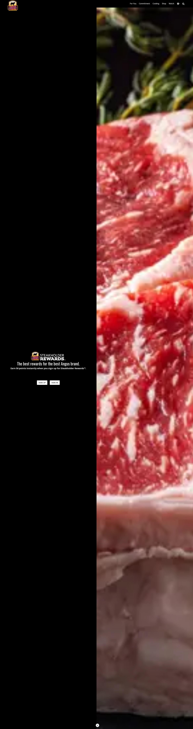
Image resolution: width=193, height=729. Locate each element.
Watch (171, 3)
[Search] (183, 4)
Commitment (144, 3)
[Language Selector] (178, 4)
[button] (178, 3)
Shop (164, 3)
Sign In (54, 382)
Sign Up (42, 382)
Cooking (156, 3)
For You (133, 3)
